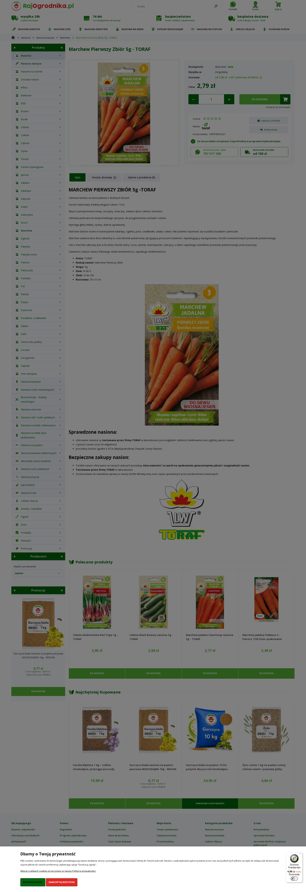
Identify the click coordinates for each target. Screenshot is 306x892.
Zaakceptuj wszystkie (62, 882)
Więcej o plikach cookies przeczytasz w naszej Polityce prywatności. (58, 871)
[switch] (294, 878)
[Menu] (300, 854)
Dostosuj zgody (33, 882)
